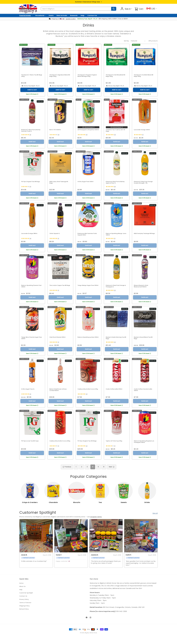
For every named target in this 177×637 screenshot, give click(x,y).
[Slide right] (156, 543)
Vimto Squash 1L (55, 233)
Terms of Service (25, 603)
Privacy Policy (24, 599)
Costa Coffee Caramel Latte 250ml (143, 389)
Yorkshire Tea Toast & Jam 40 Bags (115, 130)
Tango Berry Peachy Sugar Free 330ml (31, 338)
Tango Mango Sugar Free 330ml (88, 285)
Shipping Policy (24, 606)
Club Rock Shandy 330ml (57, 337)
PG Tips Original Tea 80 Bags (30, 181)
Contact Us (23, 596)
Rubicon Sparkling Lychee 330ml (88, 337)
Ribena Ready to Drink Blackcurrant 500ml (141, 286)
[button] (138, 9)
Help (20, 590)
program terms (96, 517)
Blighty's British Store (91, 633)
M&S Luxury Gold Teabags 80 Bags (59, 182)
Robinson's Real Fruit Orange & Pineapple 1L (116, 286)
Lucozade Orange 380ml (29, 233)
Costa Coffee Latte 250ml (114, 389)
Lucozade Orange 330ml (142, 130)
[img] (25, 135)
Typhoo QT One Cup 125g (114, 441)
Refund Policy (24, 609)
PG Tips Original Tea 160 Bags (87, 441)
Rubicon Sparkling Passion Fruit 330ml (31, 286)
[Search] (113, 9)
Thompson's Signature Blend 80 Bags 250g (60, 75)
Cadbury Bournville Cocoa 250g (60, 441)
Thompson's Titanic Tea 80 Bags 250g (31, 75)
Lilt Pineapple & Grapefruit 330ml (88, 130)
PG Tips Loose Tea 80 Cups (30, 441)
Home (21, 583)
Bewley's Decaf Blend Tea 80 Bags (143, 338)
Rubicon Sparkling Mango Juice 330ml (116, 234)
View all (155, 513)
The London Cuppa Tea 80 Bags (60, 285)
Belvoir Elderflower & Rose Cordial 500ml (58, 389)
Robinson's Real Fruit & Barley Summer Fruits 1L (30, 130)
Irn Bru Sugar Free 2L (27, 389)
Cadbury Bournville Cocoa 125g (88, 389)
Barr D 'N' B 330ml (55, 130)
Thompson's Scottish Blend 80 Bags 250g (143, 75)
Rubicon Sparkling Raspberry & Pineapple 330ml (144, 441)
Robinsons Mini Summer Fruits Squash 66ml (87, 234)
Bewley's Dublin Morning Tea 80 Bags (116, 338)
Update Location (71, 19)
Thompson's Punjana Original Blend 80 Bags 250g (87, 75)
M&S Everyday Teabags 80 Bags (144, 233)
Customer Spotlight (26, 593)
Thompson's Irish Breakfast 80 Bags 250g (115, 75)
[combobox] (78, 9)
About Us (22, 586)
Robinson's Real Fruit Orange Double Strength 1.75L (143, 182)
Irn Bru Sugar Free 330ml (85, 181)
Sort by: (126, 41)
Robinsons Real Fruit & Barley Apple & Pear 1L (115, 182)
